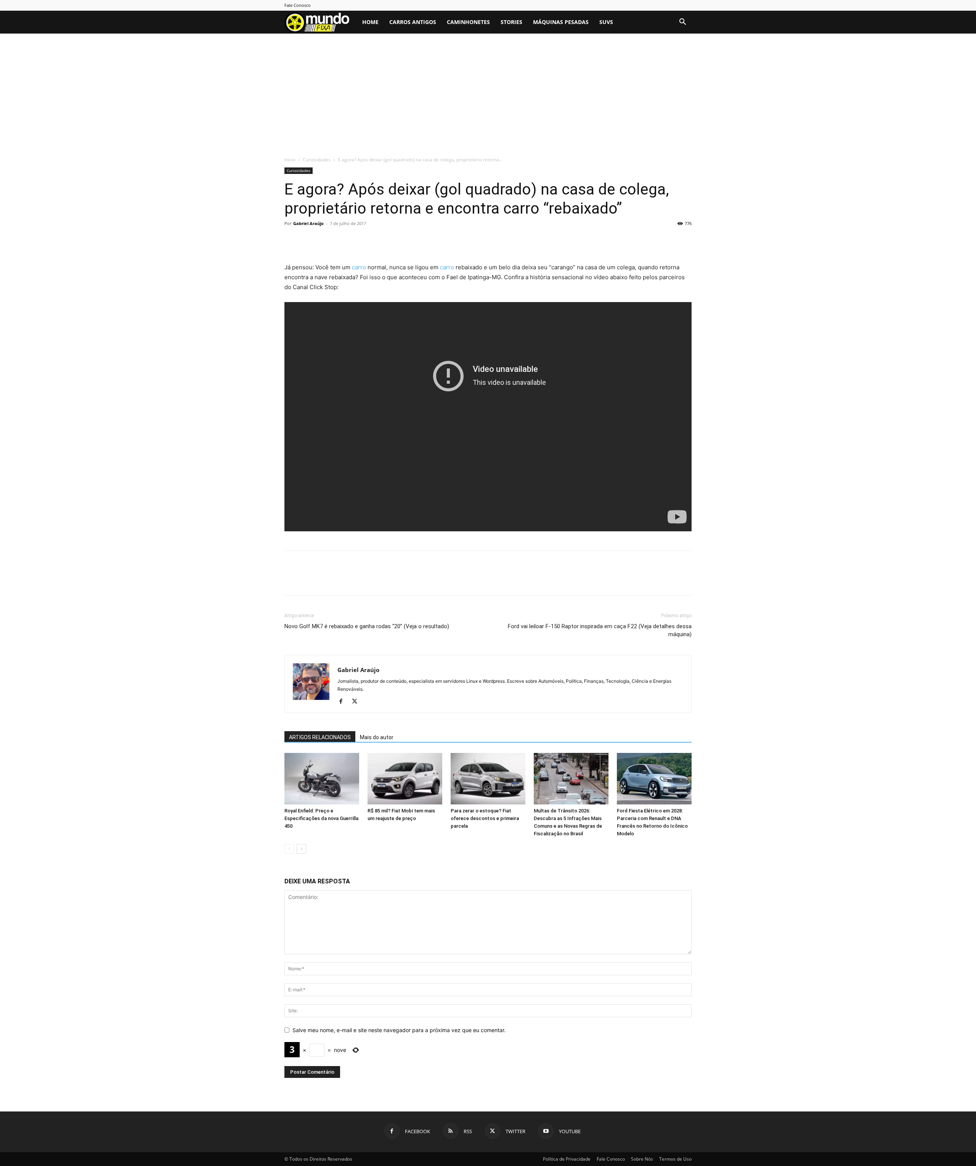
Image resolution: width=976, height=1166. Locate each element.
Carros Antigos (412, 22)
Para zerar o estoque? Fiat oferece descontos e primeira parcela (485, 818)
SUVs (606, 22)
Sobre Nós (642, 1159)
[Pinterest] (327, 240)
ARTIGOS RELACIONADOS (320, 737)
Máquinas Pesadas (561, 22)
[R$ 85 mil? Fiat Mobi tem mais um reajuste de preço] (405, 778)
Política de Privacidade (567, 1159)
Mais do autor (376, 737)
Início (289, 159)
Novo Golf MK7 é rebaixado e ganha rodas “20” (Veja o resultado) (366, 626)
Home (370, 22)
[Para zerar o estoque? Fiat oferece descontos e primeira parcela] (488, 778)
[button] (682, 22)
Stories (511, 22)
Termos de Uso (675, 1159)
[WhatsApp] (344, 240)
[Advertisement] (488, 98)
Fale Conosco (297, 5)
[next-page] (301, 849)
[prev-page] (289, 849)
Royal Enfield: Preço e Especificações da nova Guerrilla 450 (321, 818)
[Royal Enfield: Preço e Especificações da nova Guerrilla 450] (321, 778)
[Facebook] (292, 240)
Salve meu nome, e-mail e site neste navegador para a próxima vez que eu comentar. (399, 1030)
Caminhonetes (468, 22)
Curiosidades (317, 159)
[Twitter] (309, 240)
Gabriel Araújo (308, 223)
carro (359, 267)
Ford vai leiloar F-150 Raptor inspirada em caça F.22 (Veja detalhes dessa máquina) (600, 630)
